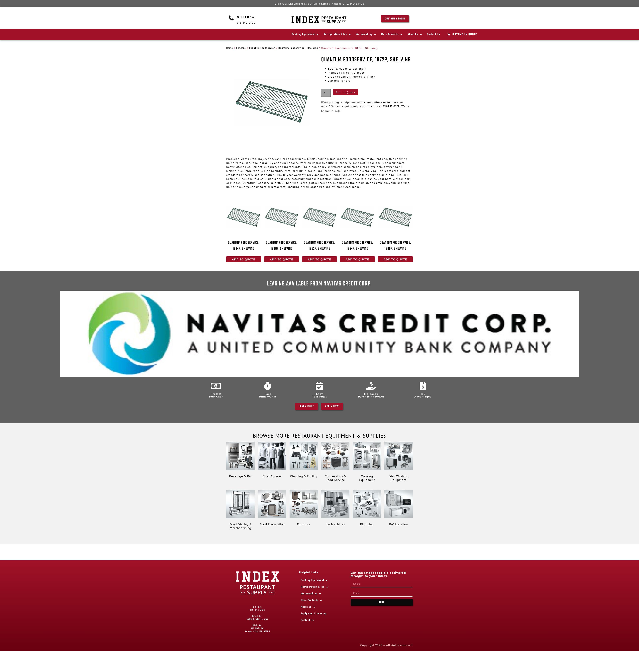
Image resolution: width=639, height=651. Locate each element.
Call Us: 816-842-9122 (257, 608)
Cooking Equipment (303, 34)
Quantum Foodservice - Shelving (298, 48)
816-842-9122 (391, 106)
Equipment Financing (313, 614)
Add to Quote (345, 92)
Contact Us (433, 34)
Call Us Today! (246, 17)
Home (229, 48)
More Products (390, 34)
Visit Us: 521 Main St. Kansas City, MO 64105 (257, 629)
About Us (413, 34)
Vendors (241, 48)
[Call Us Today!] (231, 17)
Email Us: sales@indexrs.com (257, 617)
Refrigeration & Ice (335, 34)
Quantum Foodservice (262, 48)
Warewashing (364, 34)
